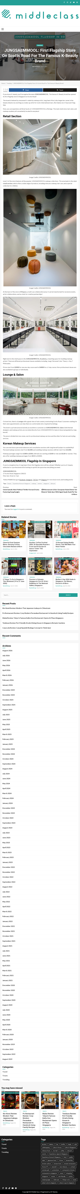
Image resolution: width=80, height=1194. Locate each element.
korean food (57, 1163)
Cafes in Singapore (70, 1147)
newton (40, 483)
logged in (16, 509)
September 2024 (8, 764)
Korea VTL (45, 1167)
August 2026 (7, 651)
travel (74, 1179)
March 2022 (7, 911)
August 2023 (7, 828)
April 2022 (6, 906)
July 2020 (6, 1010)
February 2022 (8, 916)
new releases (63, 1167)
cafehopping (46, 1147)
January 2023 (7, 862)
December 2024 (8, 749)
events (44, 1154)
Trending (40, 45)
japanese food (52, 1160)
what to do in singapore (49, 1183)
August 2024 (7, 769)
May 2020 (6, 1020)
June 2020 (6, 1015)
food (65, 1157)
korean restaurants (70, 1163)
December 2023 (8, 808)
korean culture (46, 1163)
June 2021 (6, 956)
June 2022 (6, 897)
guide (71, 1157)
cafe (75, 1144)
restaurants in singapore (49, 1173)
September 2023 (8, 823)
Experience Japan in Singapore (58, 1154)
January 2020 (7, 1039)
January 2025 (7, 744)
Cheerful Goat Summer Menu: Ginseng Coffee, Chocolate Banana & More (13, 529)
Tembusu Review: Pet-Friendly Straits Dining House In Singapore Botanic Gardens (33, 623)
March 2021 (7, 971)
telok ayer (56, 1179)
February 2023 (8, 857)
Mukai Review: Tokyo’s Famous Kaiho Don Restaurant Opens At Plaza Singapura (32, 618)
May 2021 (6, 961)
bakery (51, 1144)
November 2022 (8, 872)
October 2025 (7, 700)
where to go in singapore (66, 1183)
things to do (66, 1179)
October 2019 (7, 1049)
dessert (69, 1151)
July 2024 (6, 774)
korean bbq (69, 1160)
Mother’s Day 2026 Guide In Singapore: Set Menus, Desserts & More (66, 566)
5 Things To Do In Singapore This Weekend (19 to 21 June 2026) (13, 566)
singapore (46, 483)
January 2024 (7, 803)
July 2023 (6, 833)
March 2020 (7, 1030)
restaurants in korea (68, 1170)
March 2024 (7, 793)
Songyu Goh (32, 553)
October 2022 (7, 877)
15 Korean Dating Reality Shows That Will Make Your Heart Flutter (66, 529)
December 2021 (8, 926)
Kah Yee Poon (36, 66)
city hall (55, 1151)
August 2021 (7, 946)
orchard (72, 1167)
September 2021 (8, 941)
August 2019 (7, 1059)
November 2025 (8, 695)
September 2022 (8, 882)
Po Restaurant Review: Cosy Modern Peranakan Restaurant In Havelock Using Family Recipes (37, 613)
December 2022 (8, 867)
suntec (70, 1176)
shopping (69, 1173)
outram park (45, 1170)
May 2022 (6, 902)
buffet (63, 1144)
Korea (61, 1160)
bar (57, 1144)
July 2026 (6, 656)
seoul (61, 1173)
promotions (55, 1170)
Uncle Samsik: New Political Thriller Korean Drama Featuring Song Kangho (21, 489)
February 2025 (8, 739)
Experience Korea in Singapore (21, 483)
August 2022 (7, 887)
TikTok (35, 480)
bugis (69, 1144)
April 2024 (6, 788)
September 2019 (8, 1054)
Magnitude (44, 1192)
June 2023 (6, 838)
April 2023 (6, 847)
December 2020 (8, 985)
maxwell (54, 1167)
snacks (53, 1176)
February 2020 (8, 1034)
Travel (4, 1072)
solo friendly (62, 1176)
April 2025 (6, 729)
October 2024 (7, 759)
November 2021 (8, 931)
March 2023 (7, 852)
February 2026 (8, 680)
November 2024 (8, 754)
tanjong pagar (46, 1179)
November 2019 (8, 1044)
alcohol (44, 1144)
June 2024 (6, 779)
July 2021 (6, 951)
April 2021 (6, 966)
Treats (5, 1076)
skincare (53, 483)
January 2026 (7, 685)
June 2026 (6, 660)
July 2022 (6, 892)
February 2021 (8, 975)
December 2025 (8, 690)
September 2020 (8, 1000)
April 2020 (6, 1025)
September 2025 (8, 705)
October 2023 (7, 818)
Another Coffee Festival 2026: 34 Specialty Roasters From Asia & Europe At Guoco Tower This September (40, 529)
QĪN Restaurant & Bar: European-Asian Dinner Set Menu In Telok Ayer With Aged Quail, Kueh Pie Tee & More (59, 490)
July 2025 (6, 715)
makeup (34, 483)
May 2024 (6, 783)
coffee (62, 1151)
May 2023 (6, 843)
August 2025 (7, 710)
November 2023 (8, 813)
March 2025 (7, 734)
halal (43, 1160)
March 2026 (7, 675)
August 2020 (7, 1005)
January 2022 (7, 921)
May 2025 (6, 724)
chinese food (46, 1151)
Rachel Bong (6, 549)
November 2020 (8, 990)
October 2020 (7, 995)
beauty (9, 483)
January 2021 (7, 980)
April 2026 (6, 670)
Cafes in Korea (57, 1147)
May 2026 (6, 665)
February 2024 (8, 798)
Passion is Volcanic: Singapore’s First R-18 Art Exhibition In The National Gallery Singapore (40, 566)
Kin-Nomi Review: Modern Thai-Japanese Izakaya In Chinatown (26, 608)
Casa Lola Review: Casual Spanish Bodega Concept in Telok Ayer (26, 628)
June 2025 (6, 719)
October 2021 (7, 936)
